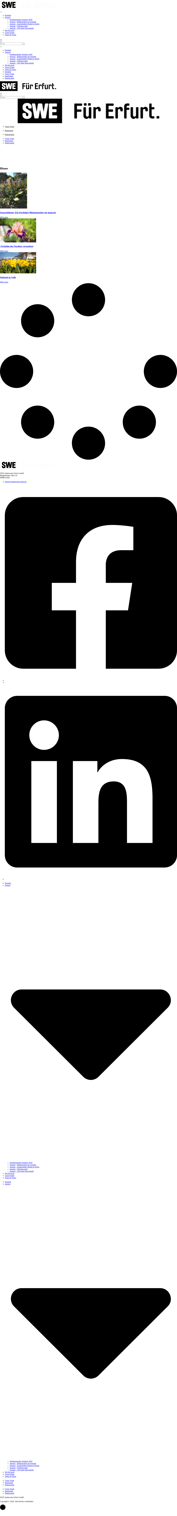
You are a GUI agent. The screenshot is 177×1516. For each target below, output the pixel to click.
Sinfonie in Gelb (8, 277)
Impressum (9, 76)
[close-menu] (1, 39)
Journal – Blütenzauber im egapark (23, 22)
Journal (7, 17)
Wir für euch (9, 30)
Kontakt (8, 72)
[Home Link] (28, 90)
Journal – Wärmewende (19, 26)
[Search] (24, 43)
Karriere (8, 15)
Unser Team (9, 74)
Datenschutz (9, 78)
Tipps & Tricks (10, 35)
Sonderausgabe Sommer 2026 (21, 20)
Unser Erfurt (9, 33)
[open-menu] (1, 46)
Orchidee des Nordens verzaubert (16, 246)
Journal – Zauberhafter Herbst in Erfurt (24, 24)
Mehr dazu (4, 217)
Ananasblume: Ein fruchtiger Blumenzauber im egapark (28, 212)
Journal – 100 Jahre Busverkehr (22, 28)
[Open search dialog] (1, 41)
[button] (3, 1507)
